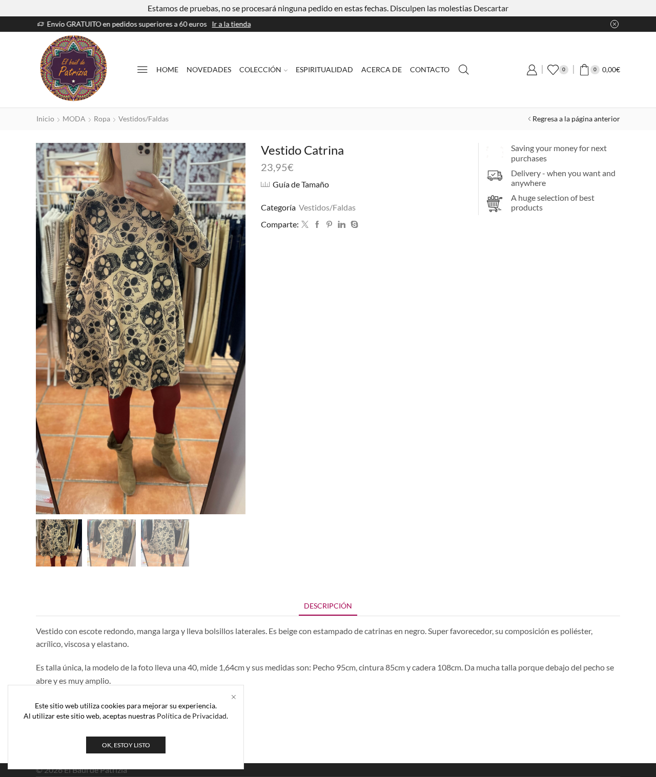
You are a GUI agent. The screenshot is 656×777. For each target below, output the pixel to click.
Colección (260, 69)
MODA (74, 118)
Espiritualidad (324, 69)
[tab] (328, 606)
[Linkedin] (341, 224)
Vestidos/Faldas (143, 118)
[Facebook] (317, 224)
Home (167, 69)
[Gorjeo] (305, 224)
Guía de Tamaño (301, 184)
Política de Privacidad (192, 715)
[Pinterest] (329, 224)
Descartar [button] (491, 8)
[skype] (353, 224)
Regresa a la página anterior (576, 118)
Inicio (45, 118)
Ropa (102, 118)
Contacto (429, 69)
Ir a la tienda (415, 23)
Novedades (209, 69)
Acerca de (381, 69)
